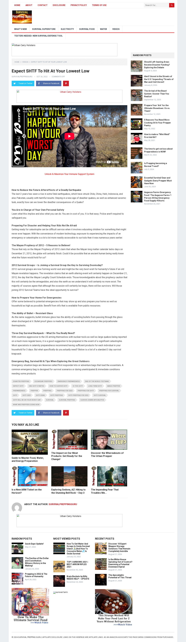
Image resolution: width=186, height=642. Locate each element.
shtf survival (100, 395)
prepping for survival (109, 391)
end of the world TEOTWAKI (97, 381)
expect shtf (18, 386)
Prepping (47, 391)
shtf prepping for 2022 (78, 395)
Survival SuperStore (44, 29)
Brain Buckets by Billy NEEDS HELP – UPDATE (78, 577)
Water (103, 29)
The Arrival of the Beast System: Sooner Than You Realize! (156, 94)
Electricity (67, 29)
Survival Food (87, 29)
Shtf (15, 395)
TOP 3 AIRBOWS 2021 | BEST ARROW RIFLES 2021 (77, 564)
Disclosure (59, 5)
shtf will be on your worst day (27, 400)
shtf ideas (40, 395)
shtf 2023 (27, 395)
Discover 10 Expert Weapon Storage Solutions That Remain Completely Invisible (119, 547)
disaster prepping (21, 381)
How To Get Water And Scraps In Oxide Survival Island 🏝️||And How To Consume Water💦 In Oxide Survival (78, 549)
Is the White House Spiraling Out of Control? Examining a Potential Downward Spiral (120, 563)
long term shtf (95, 386)
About (28, 5)
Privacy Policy (79, 5)
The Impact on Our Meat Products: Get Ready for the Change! (66, 456)
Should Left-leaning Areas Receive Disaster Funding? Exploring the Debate (157, 65)
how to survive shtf (58, 386)
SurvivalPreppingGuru (22, 77)
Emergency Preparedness (69, 381)
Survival (50, 400)
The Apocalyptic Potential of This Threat (120, 576)
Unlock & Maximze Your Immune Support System (69, 174)
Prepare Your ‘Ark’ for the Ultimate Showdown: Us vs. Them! (157, 108)
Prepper (34, 391)
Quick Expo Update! (34, 544)
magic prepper (113, 386)
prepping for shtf (86, 391)
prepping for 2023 (64, 391)
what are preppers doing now (26, 405)
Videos (116, 29)
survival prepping (67, 400)
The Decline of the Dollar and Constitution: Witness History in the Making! (37, 562)
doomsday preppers (43, 381)
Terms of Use (99, 5)
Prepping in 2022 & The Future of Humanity (36, 575)
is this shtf (78, 386)
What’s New (20, 29)
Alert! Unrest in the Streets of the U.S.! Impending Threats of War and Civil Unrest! (159, 79)
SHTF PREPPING (56, 395)
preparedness (19, 391)
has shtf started (36, 386)
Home (17, 5)
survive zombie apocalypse (92, 400)
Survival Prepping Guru (30, 637)
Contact (43, 5)
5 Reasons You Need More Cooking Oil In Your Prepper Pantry (157, 122)
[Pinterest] (66, 83)
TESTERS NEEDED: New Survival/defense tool (38, 36)
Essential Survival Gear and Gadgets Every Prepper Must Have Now (158, 180)
